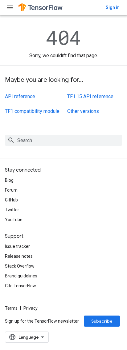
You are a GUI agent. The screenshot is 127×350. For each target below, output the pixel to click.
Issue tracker (17, 246)
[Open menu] (10, 7)
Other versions (83, 111)
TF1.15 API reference (90, 96)
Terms (11, 308)
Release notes (19, 256)
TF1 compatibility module (32, 111)
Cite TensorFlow (20, 285)
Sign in (113, 7)
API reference (20, 96)
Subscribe (102, 321)
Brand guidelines (21, 275)
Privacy (30, 308)
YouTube (14, 219)
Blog (9, 180)
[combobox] (63, 140)
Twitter (12, 209)
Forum (11, 190)
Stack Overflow (20, 266)
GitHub (11, 199)
